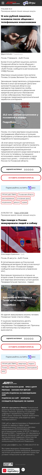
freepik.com (18, 54)
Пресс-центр (31, 387)
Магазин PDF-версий (21, 390)
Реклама (6, 390)
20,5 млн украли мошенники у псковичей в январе (20, 116)
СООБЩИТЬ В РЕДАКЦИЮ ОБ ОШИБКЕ (18, 401)
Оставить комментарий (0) (21, 178)
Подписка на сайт (10, 398)
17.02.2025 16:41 (6, 9)
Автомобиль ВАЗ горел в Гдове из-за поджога (17, 299)
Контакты (25, 398)
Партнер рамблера (20, 464)
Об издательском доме (13, 387)
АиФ (22, 254)
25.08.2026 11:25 (6, 213)
